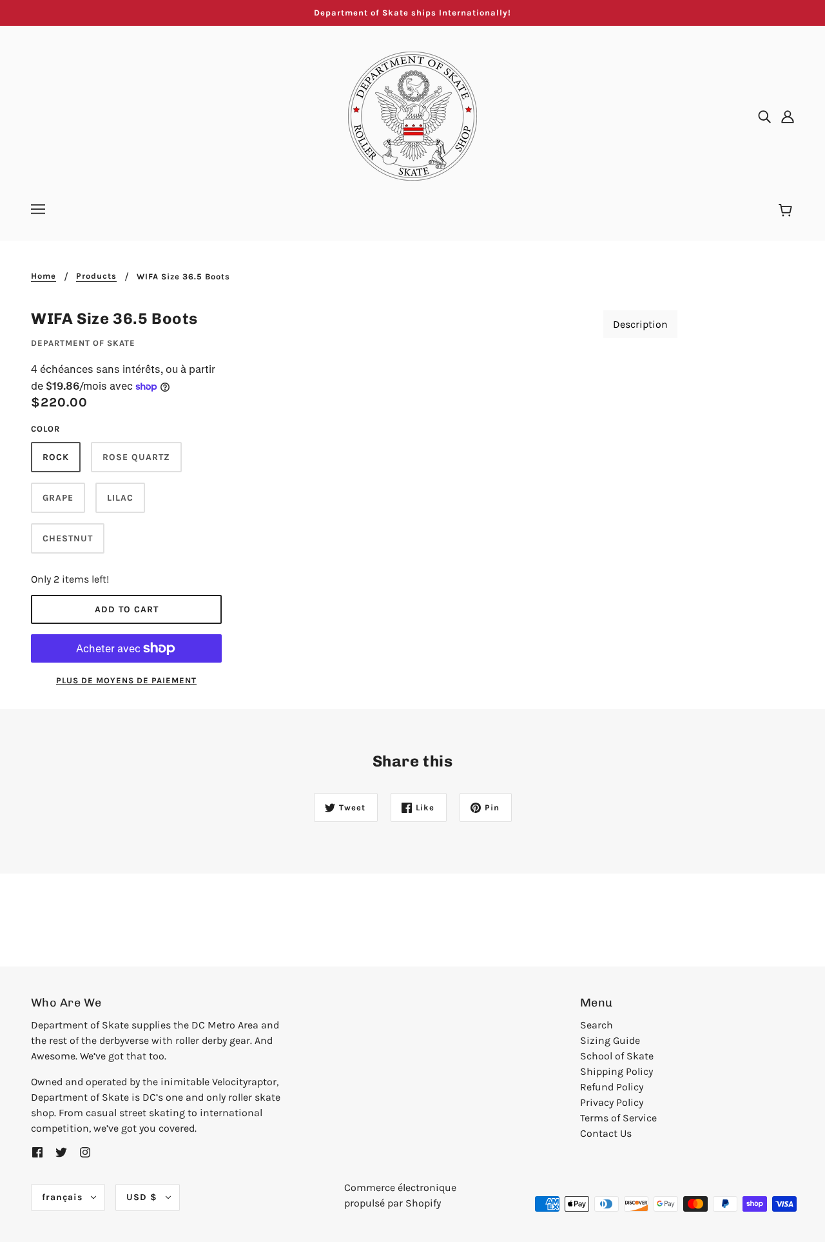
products (96, 276)
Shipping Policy (616, 1071)
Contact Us (606, 1133)
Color (45, 429)
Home (43, 276)
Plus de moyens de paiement (126, 680)
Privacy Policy (611, 1102)
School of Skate (617, 1056)
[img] (764, 116)
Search (596, 1025)
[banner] (412, 115)
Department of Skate (83, 343)
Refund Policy (611, 1087)
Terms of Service (618, 1118)
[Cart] (787, 211)
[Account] (787, 116)
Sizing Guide (610, 1040)
